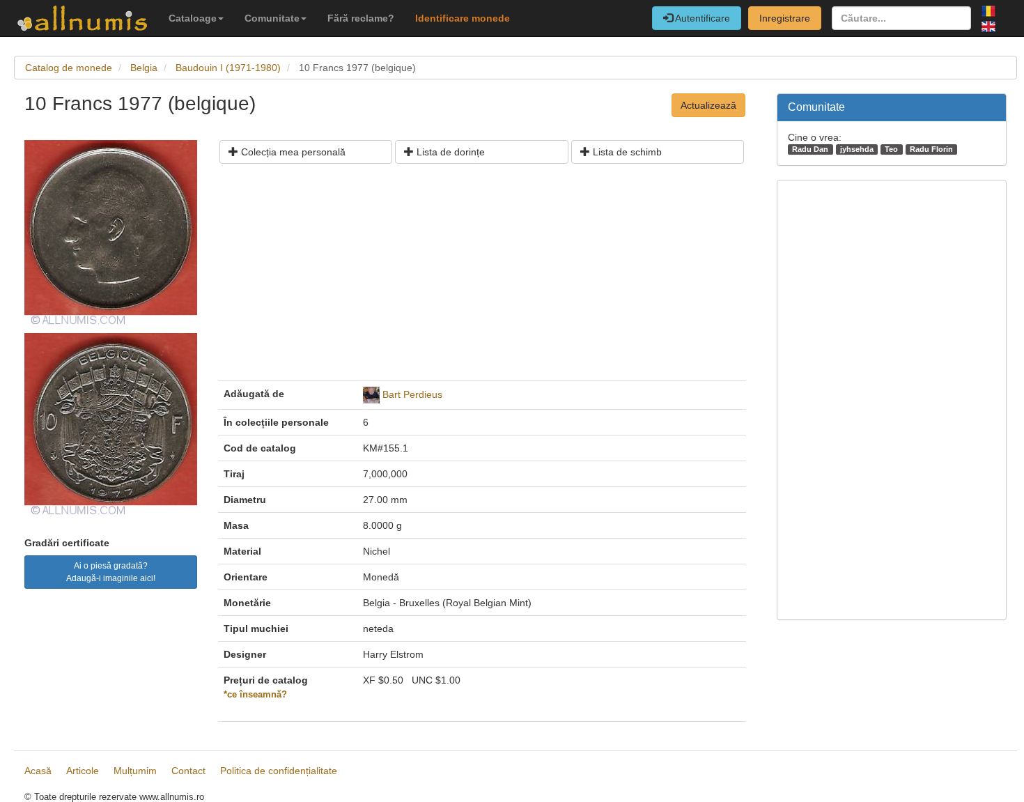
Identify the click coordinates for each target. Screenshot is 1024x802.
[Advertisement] (482, 277)
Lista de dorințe (449, 151)
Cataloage (193, 18)
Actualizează (708, 105)
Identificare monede (462, 18)
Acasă (38, 770)
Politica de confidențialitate (278, 770)
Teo (891, 149)
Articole (82, 770)
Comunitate (272, 18)
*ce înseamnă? (255, 695)
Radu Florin (931, 149)
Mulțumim (135, 770)
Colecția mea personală (292, 151)
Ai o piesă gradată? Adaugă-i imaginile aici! (110, 572)
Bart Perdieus (412, 394)
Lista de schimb (626, 151)
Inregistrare (784, 18)
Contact (188, 770)
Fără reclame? (360, 18)
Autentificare (701, 18)
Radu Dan (810, 149)
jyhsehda (857, 149)
